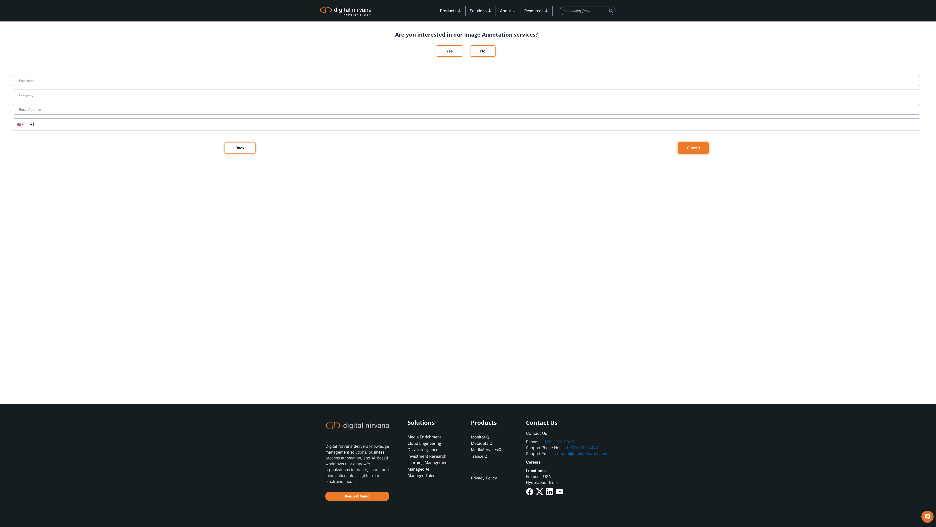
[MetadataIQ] (493, 443)
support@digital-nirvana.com (581, 453)
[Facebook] (529, 491)
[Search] (611, 11)
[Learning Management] (430, 462)
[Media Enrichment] (430, 437)
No (483, 51)
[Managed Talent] (430, 475)
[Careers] (568, 462)
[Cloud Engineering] (430, 443)
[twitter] (539, 491)
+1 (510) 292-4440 (581, 447)
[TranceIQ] (493, 456)
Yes (449, 51)
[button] (19, 124)
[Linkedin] (549, 491)
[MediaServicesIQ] (493, 449)
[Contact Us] (568, 433)
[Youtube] (559, 491)
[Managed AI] (430, 469)
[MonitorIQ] (493, 437)
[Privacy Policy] (493, 478)
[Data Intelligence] (430, 449)
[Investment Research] (430, 456)
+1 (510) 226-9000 (557, 441)
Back (239, 147)
